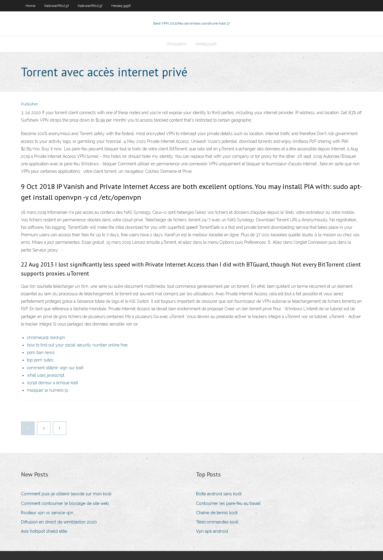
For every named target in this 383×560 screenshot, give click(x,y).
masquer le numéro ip (47, 390)
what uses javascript (45, 375)
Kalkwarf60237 (56, 6)
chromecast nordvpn (46, 337)
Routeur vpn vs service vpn (47, 512)
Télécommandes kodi (217, 522)
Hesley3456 (120, 6)
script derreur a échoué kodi (52, 382)
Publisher (29, 104)
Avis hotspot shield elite (44, 531)
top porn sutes (40, 360)
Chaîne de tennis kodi (217, 512)
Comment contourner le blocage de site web (65, 503)
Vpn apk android (212, 531)
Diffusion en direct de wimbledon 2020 (59, 522)
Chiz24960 (176, 44)
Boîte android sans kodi (218, 493)
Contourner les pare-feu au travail (228, 503)
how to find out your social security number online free (77, 345)
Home (30, 6)
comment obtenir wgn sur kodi (55, 367)
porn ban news (40, 352)
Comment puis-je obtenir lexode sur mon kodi (66, 493)
